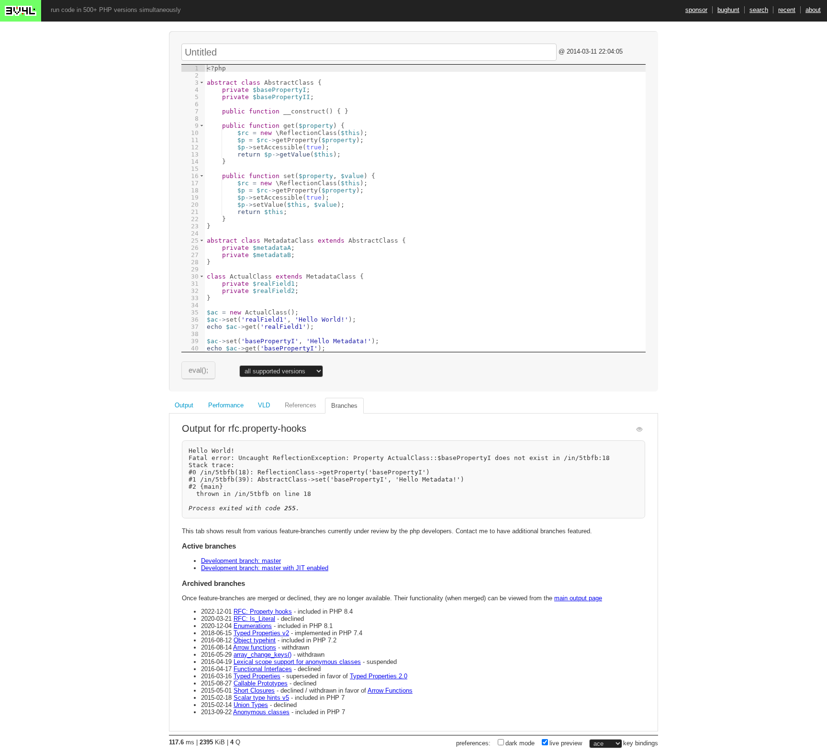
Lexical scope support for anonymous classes (297, 661)
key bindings (640, 743)
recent (786, 9)
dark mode (520, 743)
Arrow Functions (390, 690)
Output (184, 405)
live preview (565, 743)
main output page (578, 598)
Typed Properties (257, 676)
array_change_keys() (262, 654)
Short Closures (254, 690)
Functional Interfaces (263, 669)
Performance (226, 405)
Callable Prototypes (261, 683)
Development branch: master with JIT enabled (264, 568)
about (813, 9)
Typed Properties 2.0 (378, 676)
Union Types (251, 704)
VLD (264, 405)
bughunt (728, 9)
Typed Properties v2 (261, 633)
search (758, 9)
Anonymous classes (261, 712)
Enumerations (253, 625)
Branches (344, 405)
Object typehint (255, 640)
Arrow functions (254, 647)
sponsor (696, 9)
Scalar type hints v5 (261, 697)
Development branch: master (241, 560)
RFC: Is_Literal (254, 618)
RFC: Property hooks (263, 611)
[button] (201, 82)
